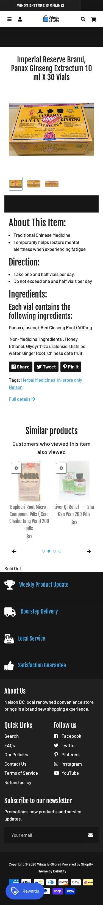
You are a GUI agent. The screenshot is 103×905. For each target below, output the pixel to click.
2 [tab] (49, 551)
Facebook (71, 736)
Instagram (71, 763)
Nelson (16, 387)
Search (11, 736)
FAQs (9, 745)
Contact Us (15, 763)
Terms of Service (21, 773)
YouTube (70, 773)
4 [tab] (60, 551)
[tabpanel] (29, 501)
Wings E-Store (16, 31)
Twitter (68, 745)
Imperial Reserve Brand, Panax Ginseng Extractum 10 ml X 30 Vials (51, 68)
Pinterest (70, 754)
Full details (20, 399)
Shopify (87, 864)
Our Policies (16, 754)
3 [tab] (54, 551)
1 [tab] (43, 551)
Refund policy (17, 782)
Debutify (59, 871)
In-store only (69, 380)
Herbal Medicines (38, 380)
